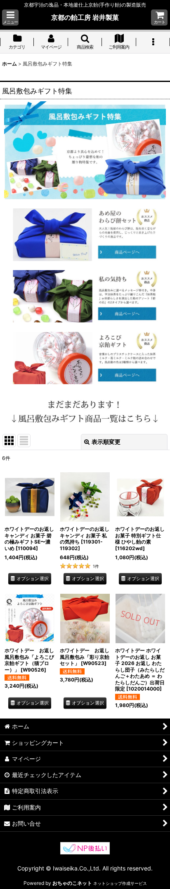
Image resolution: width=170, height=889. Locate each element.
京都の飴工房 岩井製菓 (85, 17)
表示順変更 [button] (106, 441)
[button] (10, 17)
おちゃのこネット (72, 883)
